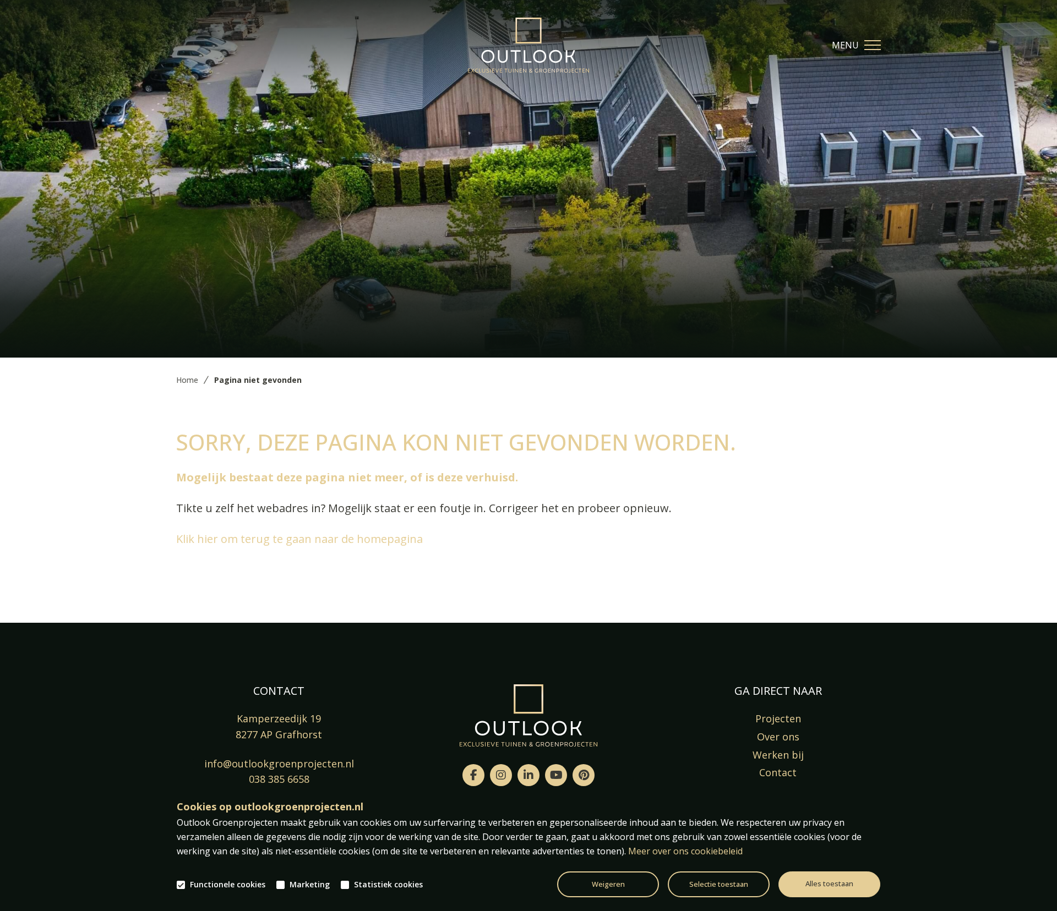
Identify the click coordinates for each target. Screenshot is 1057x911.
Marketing (310, 884)
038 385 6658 (279, 779)
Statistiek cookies (388, 884)
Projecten (778, 718)
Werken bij (778, 754)
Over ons (778, 736)
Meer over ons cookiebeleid (685, 851)
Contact (778, 772)
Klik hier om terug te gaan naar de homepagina (299, 538)
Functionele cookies (227, 884)
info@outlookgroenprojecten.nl (279, 763)
